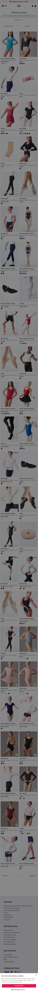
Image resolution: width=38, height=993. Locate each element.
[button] (19, 990)
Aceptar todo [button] (19, 986)
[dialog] (19, 983)
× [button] (36, 975)
